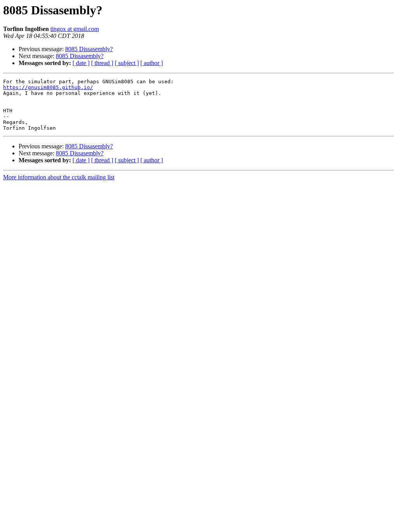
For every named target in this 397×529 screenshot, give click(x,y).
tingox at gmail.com (74, 29)
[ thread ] (102, 63)
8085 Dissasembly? (89, 49)
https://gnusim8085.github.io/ (48, 87)
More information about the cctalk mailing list (58, 177)
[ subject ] (127, 63)
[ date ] (81, 63)
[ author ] (151, 63)
